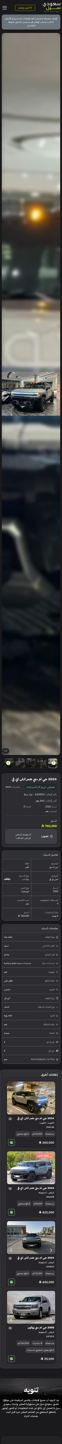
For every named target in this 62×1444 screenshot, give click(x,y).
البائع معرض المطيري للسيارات (40, 1350)
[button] (8, 763)
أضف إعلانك (24, 8)
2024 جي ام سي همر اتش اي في (35, 1118)
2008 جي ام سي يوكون (40, 1327)
